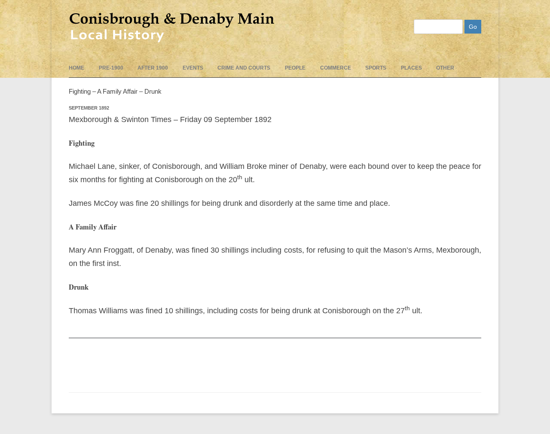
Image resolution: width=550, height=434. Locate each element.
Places (411, 68)
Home (76, 68)
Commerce (335, 68)
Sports (375, 68)
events (193, 68)
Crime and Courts (243, 68)
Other (445, 68)
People (295, 68)
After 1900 (153, 68)
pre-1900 (111, 68)
